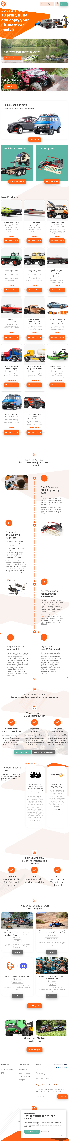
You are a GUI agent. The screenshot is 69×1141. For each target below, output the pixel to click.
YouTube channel (25, 1076)
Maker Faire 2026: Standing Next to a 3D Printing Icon (51, 977)
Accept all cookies (32, 1132)
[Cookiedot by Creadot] (60, 1135)
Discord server (24, 1070)
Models (18, 1122)
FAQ (2, 1073)
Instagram (22, 1080)
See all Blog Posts (34, 1006)
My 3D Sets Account (43, 1078)
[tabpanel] (35, 798)
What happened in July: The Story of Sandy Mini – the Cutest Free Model (52, 932)
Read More (17, 952)
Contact (38, 1070)
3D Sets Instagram (34, 1050)
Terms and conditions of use (42, 1074)
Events (17, 941)
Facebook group (24, 1073)
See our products (21, 752)
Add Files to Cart (10, 241)
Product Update (52, 939)
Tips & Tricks (17, 982)
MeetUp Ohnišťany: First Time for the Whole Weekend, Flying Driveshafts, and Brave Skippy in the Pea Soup (17, 933)
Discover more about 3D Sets (43, 752)
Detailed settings (46, 1131)
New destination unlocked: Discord (17, 976)
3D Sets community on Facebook (50, 616)
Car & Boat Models (7, 1070)
